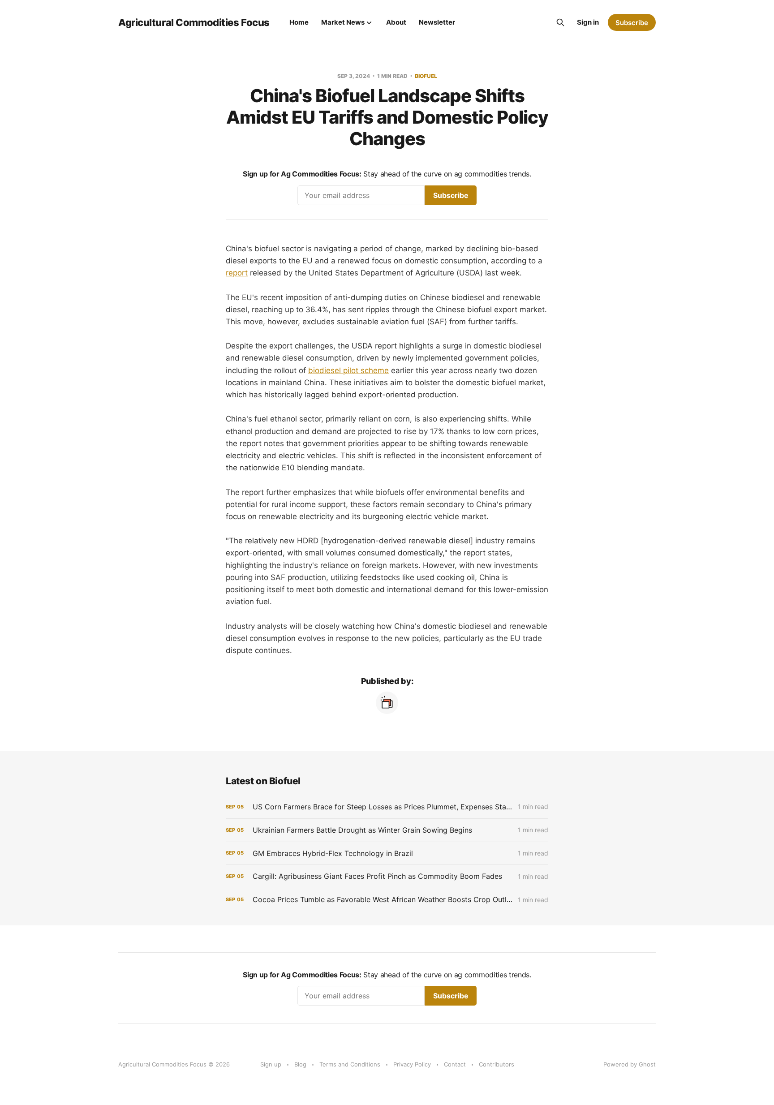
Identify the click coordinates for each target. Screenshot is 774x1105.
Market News (343, 22)
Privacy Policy (412, 1064)
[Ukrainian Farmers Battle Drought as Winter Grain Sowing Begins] (387, 830)
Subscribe (631, 22)
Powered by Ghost (629, 1064)
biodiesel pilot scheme (348, 370)
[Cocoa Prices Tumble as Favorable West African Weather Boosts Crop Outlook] (387, 899)
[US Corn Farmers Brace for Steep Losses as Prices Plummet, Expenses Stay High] (387, 806)
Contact (455, 1064)
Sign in (588, 22)
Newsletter (437, 22)
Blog (300, 1064)
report (237, 272)
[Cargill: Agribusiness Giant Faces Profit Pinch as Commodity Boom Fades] (387, 876)
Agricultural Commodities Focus (194, 22)
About (396, 22)
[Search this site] (560, 22)
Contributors (496, 1064)
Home (299, 22)
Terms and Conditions (349, 1064)
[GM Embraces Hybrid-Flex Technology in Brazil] (387, 853)
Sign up (270, 1064)
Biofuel (426, 76)
